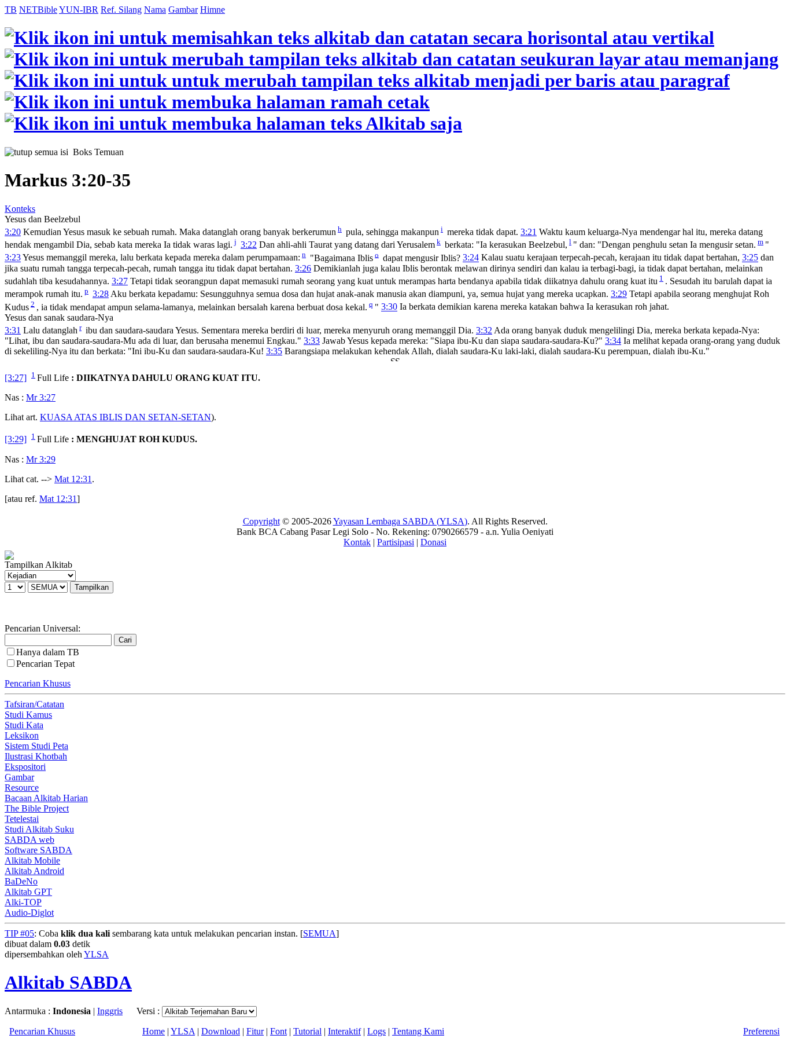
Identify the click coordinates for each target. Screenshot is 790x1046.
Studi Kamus (28, 715)
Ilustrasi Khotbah (36, 756)
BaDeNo (21, 881)
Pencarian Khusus (38, 683)
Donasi (433, 542)
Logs (376, 1031)
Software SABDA (38, 850)
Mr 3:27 (41, 397)
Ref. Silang (121, 9)
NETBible (38, 9)
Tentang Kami (418, 1031)
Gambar (183, 9)
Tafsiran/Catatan (34, 704)
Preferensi (761, 1031)
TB (11, 9)
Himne (212, 9)
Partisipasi (395, 542)
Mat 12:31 (73, 479)
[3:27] (16, 378)
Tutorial (307, 1031)
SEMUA (319, 933)
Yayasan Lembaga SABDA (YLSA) (400, 521)
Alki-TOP (23, 902)
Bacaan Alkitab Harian (46, 798)
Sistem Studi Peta (36, 746)
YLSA (96, 954)
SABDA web (29, 840)
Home (153, 1031)
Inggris (110, 1011)
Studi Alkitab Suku (39, 829)
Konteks (20, 209)
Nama (155, 9)
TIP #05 (19, 933)
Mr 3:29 (41, 459)
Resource (22, 787)
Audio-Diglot (29, 912)
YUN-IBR (78, 9)
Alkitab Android (34, 871)
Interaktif (344, 1031)
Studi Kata (24, 725)
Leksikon (22, 735)
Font (278, 1031)
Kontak (357, 542)
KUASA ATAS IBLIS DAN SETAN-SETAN (125, 417)
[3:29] (16, 440)
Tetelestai (22, 819)
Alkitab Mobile (32, 860)
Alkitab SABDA (68, 982)
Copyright (261, 521)
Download (220, 1031)
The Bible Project (37, 808)
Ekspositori (25, 767)
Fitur (255, 1031)
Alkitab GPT (28, 892)
